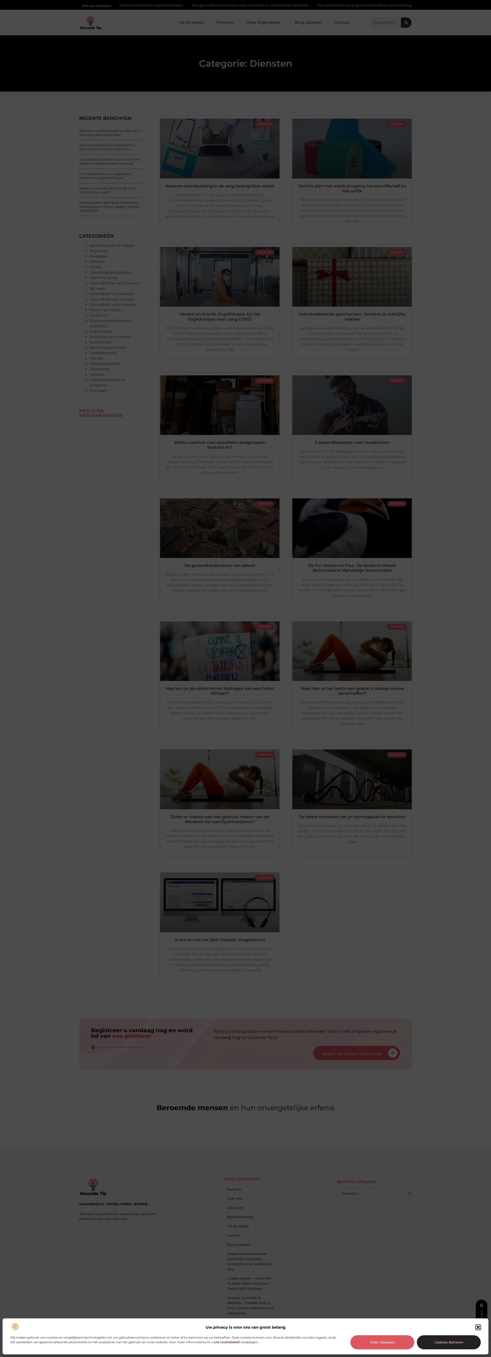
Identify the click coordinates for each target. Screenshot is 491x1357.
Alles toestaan (382, 1342)
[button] (478, 1327)
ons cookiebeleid (227, 1342)
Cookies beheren (448, 1342)
